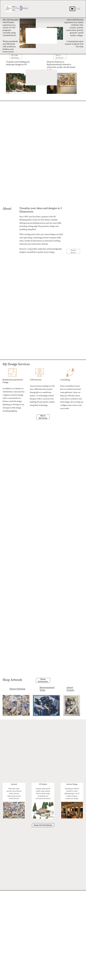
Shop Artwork (59, 56)
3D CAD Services (15, 56)
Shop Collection (43, 680)
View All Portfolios (43, 825)
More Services (43, 417)
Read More (73, 251)
